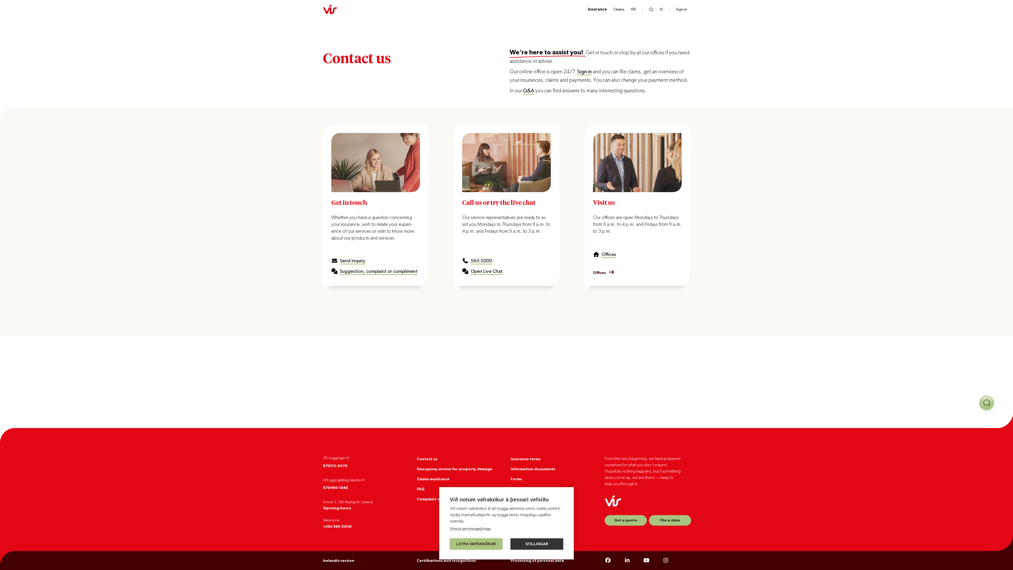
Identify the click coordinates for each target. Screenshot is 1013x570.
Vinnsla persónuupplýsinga (470, 529)
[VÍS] (330, 9)
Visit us (604, 202)
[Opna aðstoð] (986, 402)
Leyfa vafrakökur (476, 544)
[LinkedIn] (627, 560)
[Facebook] (608, 560)
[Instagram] (665, 560)
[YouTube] (646, 560)
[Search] (651, 9)
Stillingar (536, 544)
